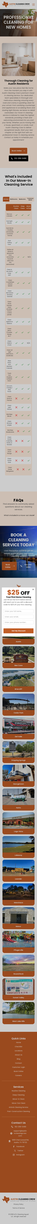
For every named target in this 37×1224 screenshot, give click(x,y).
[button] (19, 515)
